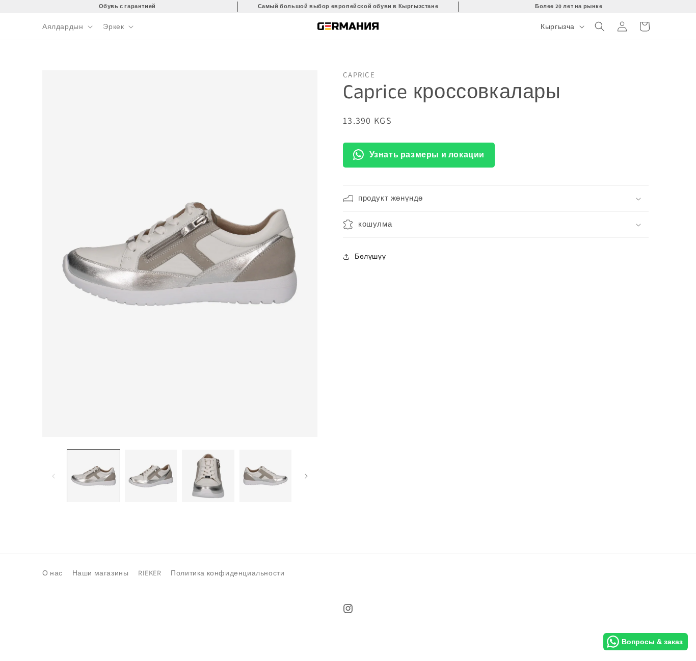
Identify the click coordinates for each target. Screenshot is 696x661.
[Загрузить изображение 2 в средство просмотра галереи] (151, 476)
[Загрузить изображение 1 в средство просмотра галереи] (93, 476)
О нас (52, 572)
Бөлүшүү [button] (370, 256)
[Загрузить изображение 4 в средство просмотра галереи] (265, 476)
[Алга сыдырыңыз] (306, 476)
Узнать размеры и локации (427, 154)
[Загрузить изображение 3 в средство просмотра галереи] (208, 476)
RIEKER (150, 572)
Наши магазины (100, 572)
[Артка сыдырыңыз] (53, 476)
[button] (66, 26)
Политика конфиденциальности (227, 572)
